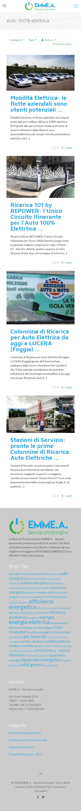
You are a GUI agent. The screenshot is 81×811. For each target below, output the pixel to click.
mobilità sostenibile (21, 646)
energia (46, 617)
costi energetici (56, 597)
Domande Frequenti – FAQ (25, 754)
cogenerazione (17, 587)
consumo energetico (32, 597)
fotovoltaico (62, 632)
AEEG (11, 574)
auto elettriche (37, 578)
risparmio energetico (41, 659)
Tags (31, 40)
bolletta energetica (35, 583)
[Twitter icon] (43, 797)
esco (12, 627)
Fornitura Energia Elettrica (25, 733)
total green (31, 664)
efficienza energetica (31, 604)
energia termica (59, 623)
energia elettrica (29, 621)
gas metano (15, 637)
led (22, 641)
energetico (33, 618)
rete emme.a (27, 650)
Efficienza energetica (22, 747)
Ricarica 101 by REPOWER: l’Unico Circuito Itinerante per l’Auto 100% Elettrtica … (36, 216)
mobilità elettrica (57, 641)
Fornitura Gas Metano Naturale (28, 740)
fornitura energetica (40, 632)
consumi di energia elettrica (41, 592)
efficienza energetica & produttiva (53, 608)
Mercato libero (34, 641)
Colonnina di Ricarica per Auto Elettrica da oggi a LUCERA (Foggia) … (39, 340)
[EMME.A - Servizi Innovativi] (40, 6)
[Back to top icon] (40, 773)
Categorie (15, 40)
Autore (48, 40)
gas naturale (34, 636)
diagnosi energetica (19, 602)
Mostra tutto (63, 44)
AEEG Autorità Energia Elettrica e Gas (37, 574)
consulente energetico (37, 588)
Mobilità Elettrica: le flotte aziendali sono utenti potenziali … (38, 103)
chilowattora (56, 583)
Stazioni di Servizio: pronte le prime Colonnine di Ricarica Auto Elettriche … (39, 448)
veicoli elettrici (50, 665)
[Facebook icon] (38, 797)
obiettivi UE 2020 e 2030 (46, 646)
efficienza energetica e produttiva (28, 612)
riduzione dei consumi (36, 655)
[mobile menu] (75, 6)
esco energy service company (35, 627)
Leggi (68, 147)
